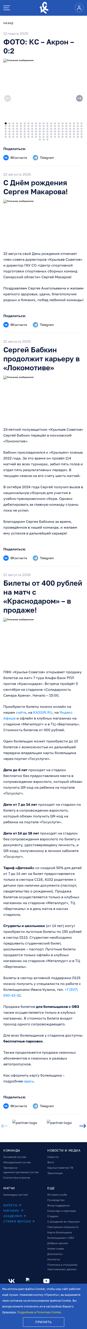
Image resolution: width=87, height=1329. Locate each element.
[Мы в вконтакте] (11, 1281)
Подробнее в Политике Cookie (39, 1312)
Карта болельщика (59, 1232)
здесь (29, 1081)
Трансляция (55, 1173)
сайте (21, 712)
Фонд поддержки (58, 1205)
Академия (12, 1216)
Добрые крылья (57, 1243)
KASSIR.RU (42, 712)
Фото (50, 1162)
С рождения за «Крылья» (63, 1221)
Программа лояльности (62, 1227)
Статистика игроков (16, 1177)
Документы (54, 1254)
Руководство (55, 1200)
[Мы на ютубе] (46, 1281)
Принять (43, 1322)
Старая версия (17, 1221)
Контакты (53, 1259)
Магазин (11, 1210)
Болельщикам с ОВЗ (60, 1237)
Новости (52, 1157)
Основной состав (14, 1157)
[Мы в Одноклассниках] (29, 1281)
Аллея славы (55, 1248)
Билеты (10, 1205)
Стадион (52, 1216)
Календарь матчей (15, 1194)
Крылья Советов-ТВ (60, 1167)
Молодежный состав (17, 1162)
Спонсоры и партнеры (61, 1210)
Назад (8, 23)
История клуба (57, 1194)
